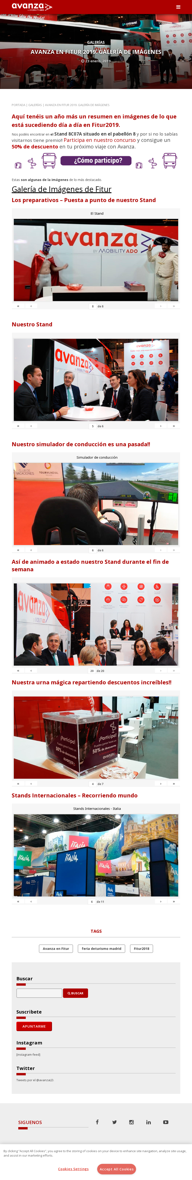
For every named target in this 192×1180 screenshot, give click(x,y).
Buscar (76, 993)
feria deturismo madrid (101, 948)
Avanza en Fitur (56, 948)
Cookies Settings (73, 1169)
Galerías (96, 42)
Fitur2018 (141, 948)
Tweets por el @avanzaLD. (35, 1080)
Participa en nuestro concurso (100, 139)
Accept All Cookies (117, 1169)
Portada (18, 105)
